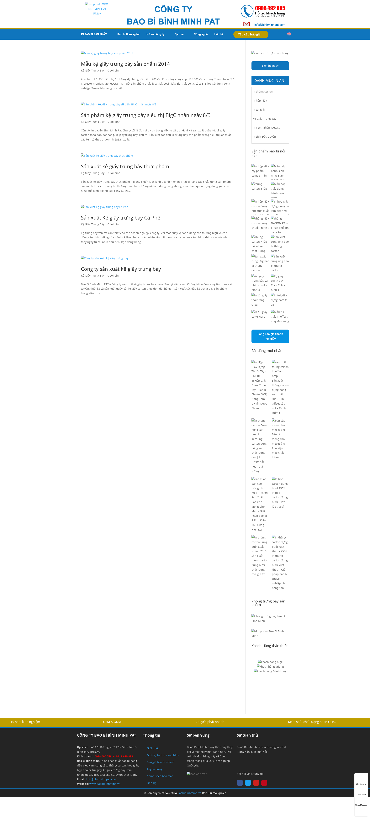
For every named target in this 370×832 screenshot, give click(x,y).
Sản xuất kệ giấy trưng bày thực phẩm (125, 166)
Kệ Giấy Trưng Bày (92, 70)
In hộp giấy (260, 100)
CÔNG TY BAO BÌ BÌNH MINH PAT (106, 735)
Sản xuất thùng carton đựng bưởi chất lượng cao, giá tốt (259, 565)
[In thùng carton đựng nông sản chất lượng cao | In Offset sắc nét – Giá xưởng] (260, 427)
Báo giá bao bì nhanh (160, 762)
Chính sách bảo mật (160, 776)
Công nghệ (201, 34)
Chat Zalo (361, 794)
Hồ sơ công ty (155, 34)
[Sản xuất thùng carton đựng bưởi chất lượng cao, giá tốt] (260, 544)
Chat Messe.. (361, 804)
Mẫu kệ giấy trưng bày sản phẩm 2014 (125, 63)
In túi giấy (259, 109)
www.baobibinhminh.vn (104, 784)
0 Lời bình (114, 70)
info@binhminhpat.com (101, 779)
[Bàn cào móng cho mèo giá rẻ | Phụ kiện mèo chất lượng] (280, 425)
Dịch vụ (179, 34)
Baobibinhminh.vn (189, 793)
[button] (281, 34)
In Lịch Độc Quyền (264, 136)
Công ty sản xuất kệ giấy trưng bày (121, 268)
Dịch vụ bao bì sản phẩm (163, 755)
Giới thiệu (153, 748)
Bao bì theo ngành (128, 34)
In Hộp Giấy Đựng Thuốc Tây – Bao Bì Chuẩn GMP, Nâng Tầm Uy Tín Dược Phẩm (259, 394)
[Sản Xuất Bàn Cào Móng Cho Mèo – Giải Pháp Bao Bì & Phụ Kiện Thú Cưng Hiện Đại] (260, 486)
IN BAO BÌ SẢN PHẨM (94, 34)
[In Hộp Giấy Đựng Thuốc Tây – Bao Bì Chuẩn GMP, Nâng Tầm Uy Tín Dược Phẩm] (260, 369)
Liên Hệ (151, 783)
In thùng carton (263, 91)
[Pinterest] (264, 783)
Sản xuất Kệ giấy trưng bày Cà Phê (120, 217)
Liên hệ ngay (270, 65)
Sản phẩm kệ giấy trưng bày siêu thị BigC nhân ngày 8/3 (146, 115)
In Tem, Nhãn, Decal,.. (267, 127)
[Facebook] (240, 783)
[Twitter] (248, 783)
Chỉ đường (361, 784)
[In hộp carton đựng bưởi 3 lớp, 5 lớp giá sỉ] (280, 483)
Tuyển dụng (154, 769)
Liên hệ (218, 34)
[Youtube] (256, 783)
